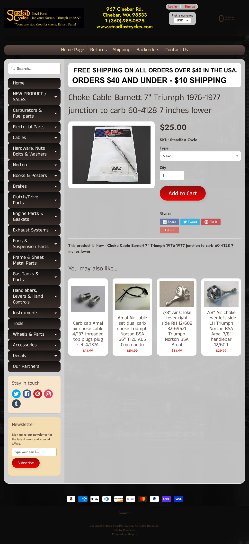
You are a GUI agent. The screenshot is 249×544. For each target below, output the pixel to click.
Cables (37, 138)
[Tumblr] (16, 403)
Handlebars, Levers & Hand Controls (37, 296)
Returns (98, 49)
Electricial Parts (37, 127)
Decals (37, 356)
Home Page (72, 49)
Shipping (121, 49)
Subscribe (26, 463)
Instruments (37, 313)
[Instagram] (48, 393)
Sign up (189, 6)
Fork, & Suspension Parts (37, 244)
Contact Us (176, 49)
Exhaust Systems (37, 231)
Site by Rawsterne (124, 530)
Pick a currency (182, 15)
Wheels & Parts (37, 335)
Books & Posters (37, 176)
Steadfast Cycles (123, 526)
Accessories (37, 345)
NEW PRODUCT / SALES (37, 97)
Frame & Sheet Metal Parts (37, 260)
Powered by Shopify (124, 534)
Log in (172, 6)
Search (124, 513)
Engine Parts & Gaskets (37, 217)
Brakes (37, 187)
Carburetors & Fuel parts (37, 113)
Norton (37, 165)
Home (19, 83)
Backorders (147, 49)
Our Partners (26, 366)
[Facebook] (27, 393)
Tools (18, 323)
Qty (163, 167)
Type (164, 148)
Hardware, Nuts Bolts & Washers (37, 151)
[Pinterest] (37, 393)
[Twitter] (16, 393)
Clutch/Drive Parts (37, 200)
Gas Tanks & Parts (37, 277)
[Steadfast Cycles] (44, 18)
